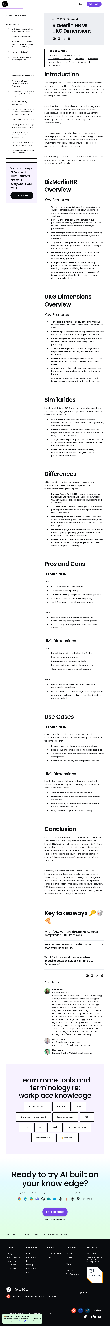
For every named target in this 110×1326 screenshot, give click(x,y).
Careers (69, 1253)
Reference (17, 1234)
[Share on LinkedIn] (59, 38)
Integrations (11, 1261)
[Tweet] (64, 38)
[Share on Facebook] (69, 38)
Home (8, 1234)
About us (69, 1257)
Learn (28, 1253)
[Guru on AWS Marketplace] (95, 1275)
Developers (31, 1264)
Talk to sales (94, 4)
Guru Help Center (53, 1253)
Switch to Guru (72, 1270)
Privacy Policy (24, 1321)
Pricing (9, 1253)
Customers (31, 1257)
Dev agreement (34, 1313)
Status (48, 1257)
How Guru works (13, 1257)
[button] (105, 4)
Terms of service (16, 1313)
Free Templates (72, 1274)
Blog (28, 1272)
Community (31, 1268)
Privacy (48, 1313)
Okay (36, 1318)
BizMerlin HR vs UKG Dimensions (54, 1234)
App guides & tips (31, 1234)
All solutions (11, 1268)
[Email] (54, 38)
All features (11, 1264)
